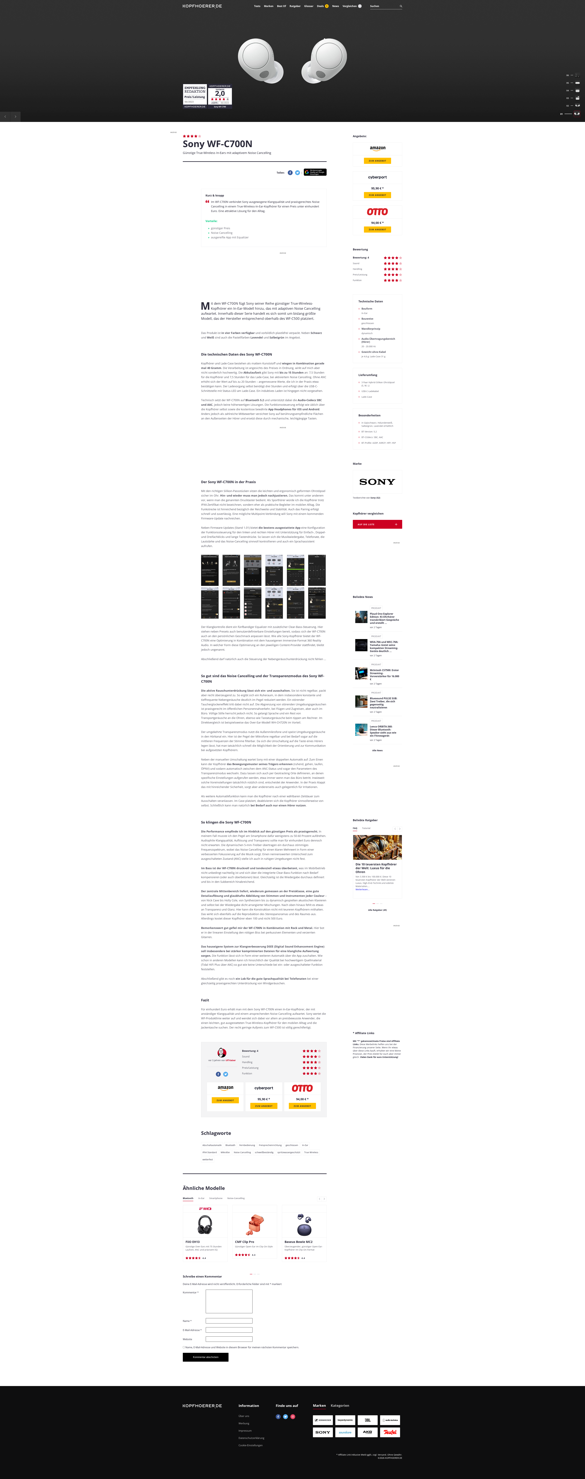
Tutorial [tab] (366, 828)
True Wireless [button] (311, 1152)
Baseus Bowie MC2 (298, 1242)
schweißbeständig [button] (264, 1152)
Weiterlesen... (363, 889)
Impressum (245, 1430)
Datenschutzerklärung (251, 1438)
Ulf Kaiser (231, 1060)
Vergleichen (351, 6)
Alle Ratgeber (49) (377, 910)
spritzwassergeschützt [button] (288, 1152)
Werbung (244, 1423)
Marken (268, 6)
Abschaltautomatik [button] (212, 1145)
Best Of (281, 6)
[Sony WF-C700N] (292, 61)
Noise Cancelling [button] (242, 1152)
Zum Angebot (225, 1100)
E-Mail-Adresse (192, 1330)
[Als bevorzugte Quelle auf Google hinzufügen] (315, 173)
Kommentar (191, 1292)
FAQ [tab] (355, 828)
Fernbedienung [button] (247, 1145)
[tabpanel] (357, 1426)
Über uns (244, 1416)
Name (187, 1321)
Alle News (377, 750)
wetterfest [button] (207, 1159)
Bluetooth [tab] (188, 1198)
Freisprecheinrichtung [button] (270, 1145)
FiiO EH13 (193, 1242)
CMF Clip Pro (244, 1242)
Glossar (308, 6)
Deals (322, 6)
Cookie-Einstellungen (251, 1445)
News (335, 6)
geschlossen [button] (292, 1145)
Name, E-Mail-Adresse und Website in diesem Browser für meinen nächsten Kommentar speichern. (242, 1347)
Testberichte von (366, 497)
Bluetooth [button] (230, 1145)
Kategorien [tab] (340, 1405)
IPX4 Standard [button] (209, 1152)
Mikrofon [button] (225, 1152)
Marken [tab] (319, 1405)
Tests (257, 6)
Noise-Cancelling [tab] (236, 1198)
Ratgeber (295, 6)
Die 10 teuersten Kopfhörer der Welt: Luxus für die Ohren (376, 868)
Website (187, 1339)
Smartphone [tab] (215, 1198)
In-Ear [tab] (201, 1198)
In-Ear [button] (305, 1145)
